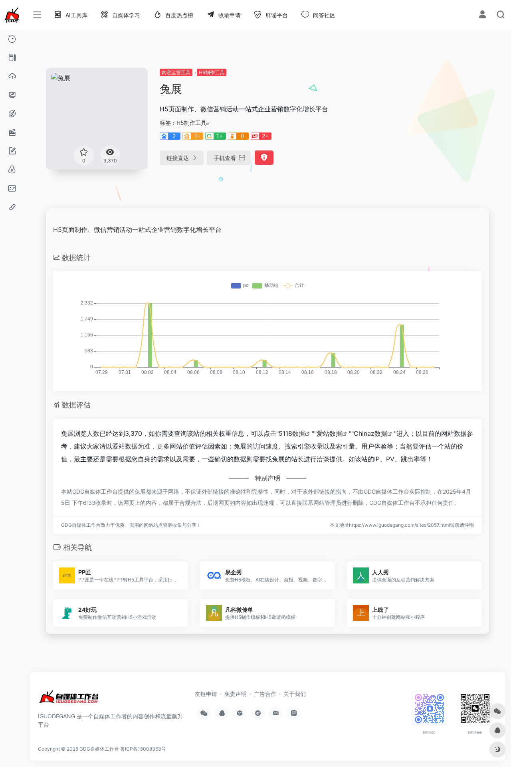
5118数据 (292, 433)
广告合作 (265, 693)
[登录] (482, 15)
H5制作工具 (211, 72)
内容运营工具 (176, 72)
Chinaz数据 (370, 433)
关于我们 (294, 693)
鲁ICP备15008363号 (143, 749)
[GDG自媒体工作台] (68, 700)
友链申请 (206, 693)
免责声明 (235, 693)
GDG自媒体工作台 (99, 749)
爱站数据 (329, 433)
